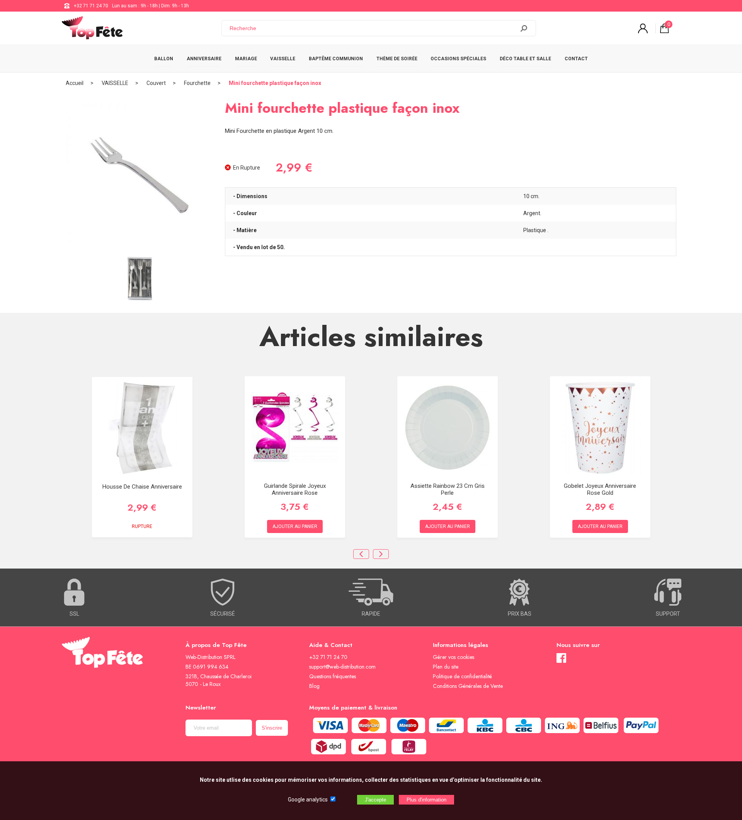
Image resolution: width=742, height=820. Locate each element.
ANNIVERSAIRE (204, 58)
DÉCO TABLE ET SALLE (525, 58)
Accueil (74, 83)
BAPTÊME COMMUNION (336, 58)
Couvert (156, 83)
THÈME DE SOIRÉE (396, 58)
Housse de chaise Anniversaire (142, 486)
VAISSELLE (282, 58)
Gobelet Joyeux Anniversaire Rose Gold (600, 489)
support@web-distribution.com (342, 667)
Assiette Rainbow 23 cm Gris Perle (447, 489)
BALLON (163, 58)
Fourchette (197, 83)
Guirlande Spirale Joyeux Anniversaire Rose (295, 489)
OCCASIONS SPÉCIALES (458, 58)
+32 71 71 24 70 (91, 5)
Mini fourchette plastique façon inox (275, 83)
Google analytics (308, 799)
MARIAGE (246, 58)
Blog (314, 686)
